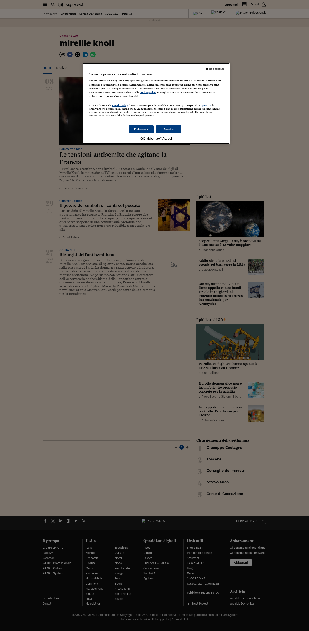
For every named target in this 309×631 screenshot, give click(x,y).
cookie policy (148, 92)
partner (206, 105)
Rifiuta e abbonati (214, 68)
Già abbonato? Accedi (156, 138)
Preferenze (141, 129)
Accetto (169, 129)
